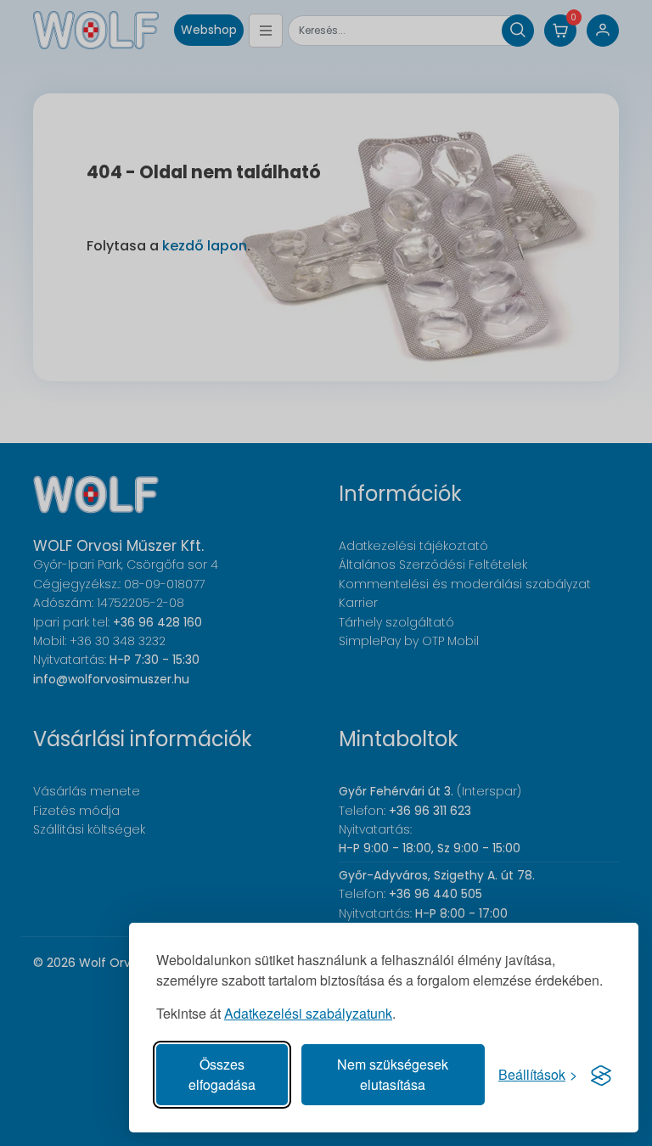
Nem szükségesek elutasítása (392, 1074)
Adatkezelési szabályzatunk (308, 1013)
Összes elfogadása (222, 1074)
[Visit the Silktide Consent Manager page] (601, 1075)
